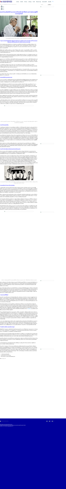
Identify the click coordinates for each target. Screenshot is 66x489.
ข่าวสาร (11, 4)
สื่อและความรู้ (38, 1)
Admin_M (6, 4)
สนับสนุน (29, 1)
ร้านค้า (34, 1)
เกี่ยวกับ (21, 1)
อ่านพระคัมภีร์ (44, 1)
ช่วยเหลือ (49, 1)
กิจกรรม (25, 1)
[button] (53, 2)
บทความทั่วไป (14, 4)
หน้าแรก (17, 1)
